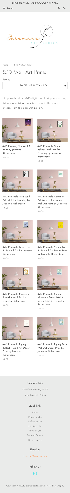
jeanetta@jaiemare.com (35, 456)
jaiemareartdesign (34, 486)
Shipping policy (35, 426)
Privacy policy (35, 417)
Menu (9, 8)
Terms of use (35, 431)
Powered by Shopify (54, 486)
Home (5, 65)
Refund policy (35, 421)
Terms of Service (35, 435)
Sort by (6, 80)
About (35, 412)
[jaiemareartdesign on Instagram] (35, 474)
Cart (65, 8)
